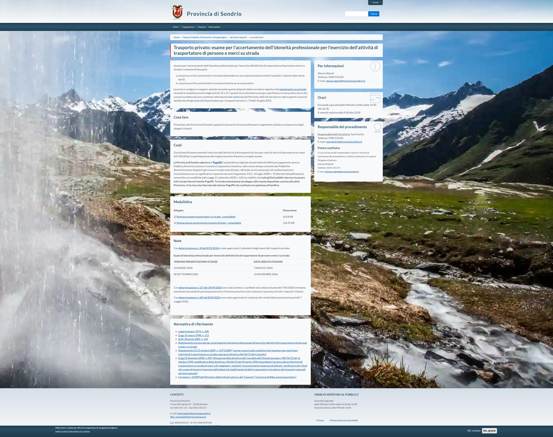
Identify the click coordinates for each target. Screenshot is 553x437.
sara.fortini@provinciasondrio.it (344, 141)
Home (177, 37)
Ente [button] (175, 26)
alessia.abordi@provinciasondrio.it (345, 80)
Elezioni (202, 26)
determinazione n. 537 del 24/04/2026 (200, 287)
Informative (214, 26)
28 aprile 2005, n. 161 (193, 339)
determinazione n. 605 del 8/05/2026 (199, 297)
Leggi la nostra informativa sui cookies (72, 431)
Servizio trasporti (238, 37)
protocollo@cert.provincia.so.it (191, 416)
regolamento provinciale (292, 89)
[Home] (178, 12)
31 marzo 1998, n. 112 (193, 335)
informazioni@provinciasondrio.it (194, 413)
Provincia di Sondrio (214, 13)
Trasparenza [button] (188, 26)
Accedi (375, 2)
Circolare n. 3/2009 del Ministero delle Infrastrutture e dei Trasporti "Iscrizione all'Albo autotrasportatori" (237, 377)
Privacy (320, 420)
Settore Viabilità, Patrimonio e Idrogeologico (205, 37)
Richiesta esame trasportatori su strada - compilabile (206, 216)
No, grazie (489, 430)
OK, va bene (473, 430)
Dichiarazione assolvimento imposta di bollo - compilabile (209, 222)
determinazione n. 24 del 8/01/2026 (199, 248)
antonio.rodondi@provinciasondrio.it (342, 171)
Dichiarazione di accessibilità (344, 420)
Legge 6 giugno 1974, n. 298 (193, 331)
